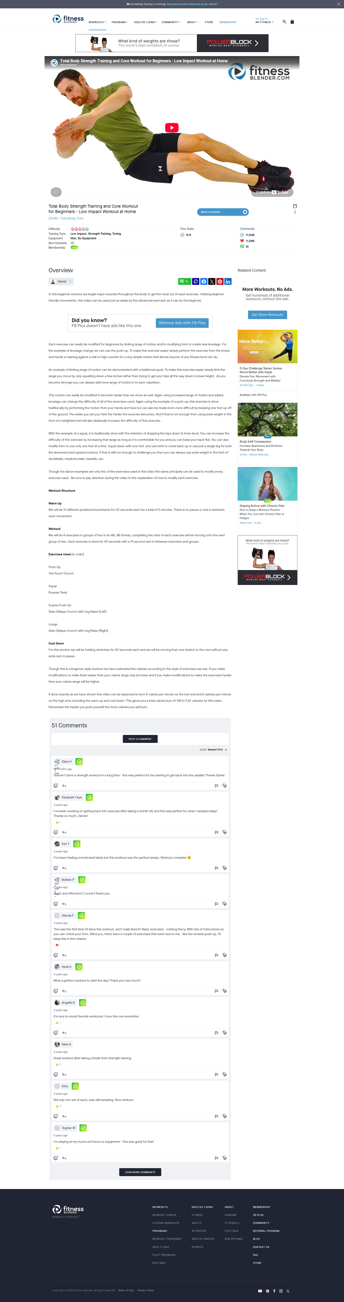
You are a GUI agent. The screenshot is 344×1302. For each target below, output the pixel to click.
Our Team (231, 1231)
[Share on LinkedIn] (228, 281)
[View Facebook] (274, 1291)
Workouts (160, 1207)
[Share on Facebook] (204, 281)
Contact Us (261, 1247)
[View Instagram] (280, 1291)
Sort (203, 749)
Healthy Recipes (203, 1239)
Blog (256, 1239)
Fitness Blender (68, 19)
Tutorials (232, 1223)
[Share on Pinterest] (220, 281)
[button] (79, 761)
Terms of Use (126, 1290)
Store (257, 1263)
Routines (159, 1263)
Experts (197, 1247)
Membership (262, 1207)
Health (196, 1223)
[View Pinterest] (267, 1291)
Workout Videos (164, 1215)
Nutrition (199, 1231)
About (229, 1207)
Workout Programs (166, 1239)
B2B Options (233, 1239)
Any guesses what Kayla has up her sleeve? (192, 4)
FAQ (255, 1255)
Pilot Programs (163, 1255)
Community (261, 1223)
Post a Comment (140, 739)
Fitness (197, 1215)
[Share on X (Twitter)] (212, 281)
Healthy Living (202, 1207)
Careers (230, 1215)
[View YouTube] (260, 1291)
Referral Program (266, 1231)
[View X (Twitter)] (287, 1291)
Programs (159, 1231)
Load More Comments (140, 1172)
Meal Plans (160, 1247)
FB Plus (258, 1215)
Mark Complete (210, 212)
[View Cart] (292, 19)
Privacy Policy (146, 1290)
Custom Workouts (165, 1223)
